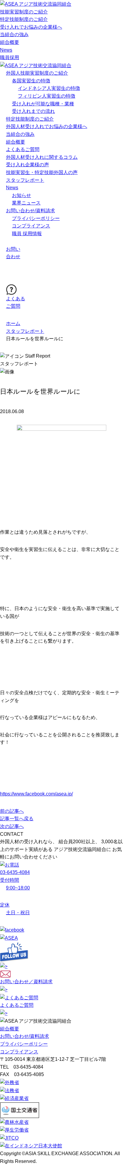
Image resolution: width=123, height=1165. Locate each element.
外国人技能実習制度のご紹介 (37, 73)
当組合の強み (14, 34)
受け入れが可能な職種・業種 (43, 103)
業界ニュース (26, 202)
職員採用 (9, 57)
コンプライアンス (31, 225)
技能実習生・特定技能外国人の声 (42, 172)
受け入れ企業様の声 (27, 164)
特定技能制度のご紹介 (24, 19)
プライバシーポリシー (36, 218)
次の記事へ (12, 826)
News (6, 50)
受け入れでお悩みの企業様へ (31, 27)
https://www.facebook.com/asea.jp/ (36, 793)
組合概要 (9, 42)
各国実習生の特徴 (31, 80)
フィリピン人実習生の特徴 (46, 96)
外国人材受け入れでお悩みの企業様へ (46, 126)
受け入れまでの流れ (33, 111)
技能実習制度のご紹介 (24, 11)
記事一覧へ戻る (16, 818)
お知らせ (21, 195)
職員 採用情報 (27, 233)
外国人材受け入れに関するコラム (42, 157)
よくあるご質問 (22, 149)
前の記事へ (12, 811)
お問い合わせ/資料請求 (30, 210)
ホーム (13, 323)
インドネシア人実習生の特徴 (49, 88)
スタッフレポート (25, 180)
